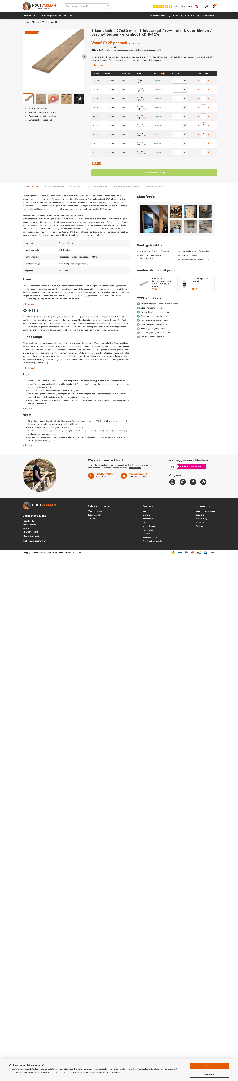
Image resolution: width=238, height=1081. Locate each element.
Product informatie (54, 186)
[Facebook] (193, 482)
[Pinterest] (203, 482)
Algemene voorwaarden (205, 511)
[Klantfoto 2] (176, 211)
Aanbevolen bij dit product (127, 186)
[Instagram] (183, 482)
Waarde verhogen (208, 80)
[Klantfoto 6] (190, 226)
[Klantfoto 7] (205, 226)
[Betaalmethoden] (173, 552)
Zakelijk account (94, 515)
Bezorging (147, 522)
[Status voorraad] (163, 73)
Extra (66, 15)
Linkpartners (201, 530)
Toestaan (209, 1065)
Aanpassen (209, 1074)
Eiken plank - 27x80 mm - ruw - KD (44, 22)
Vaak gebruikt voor (97, 186)
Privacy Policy (201, 518)
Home (26, 22)
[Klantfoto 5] (176, 226)
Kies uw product (50, 15)
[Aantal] (203, 80)
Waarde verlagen (198, 80)
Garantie (146, 533)
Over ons (146, 515)
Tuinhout (199, 526)
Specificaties (31, 186)
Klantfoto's (189, 15)
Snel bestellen (159, 15)
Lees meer (98, 65)
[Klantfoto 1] (154, 219)
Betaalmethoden (149, 518)
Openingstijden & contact (153, 541)
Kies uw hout (30, 15)
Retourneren (148, 530)
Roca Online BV (75, 553)
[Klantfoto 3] (190, 211)
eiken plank (68, 196)
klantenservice (135, 467)
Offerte (175, 15)
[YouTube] (172, 482)
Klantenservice (207, 15)
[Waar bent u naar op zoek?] (108, 6)
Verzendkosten (149, 526)
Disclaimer (200, 522)
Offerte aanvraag (95, 511)
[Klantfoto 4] (205, 211)
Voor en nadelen (155, 186)
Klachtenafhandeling (151, 537)
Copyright (200, 515)
